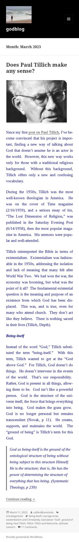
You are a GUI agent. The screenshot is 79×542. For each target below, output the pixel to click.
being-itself (35, 516)
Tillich (30, 523)
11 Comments (29, 527)
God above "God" (51, 519)
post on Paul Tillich (44, 132)
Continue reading (20, 499)
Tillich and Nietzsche (46, 523)
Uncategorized (14, 516)
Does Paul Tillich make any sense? (36, 67)
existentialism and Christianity (23, 519)
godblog (15, 29)
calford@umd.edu (43, 512)
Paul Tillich (20, 523)
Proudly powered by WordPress (24, 537)
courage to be (50, 516)
